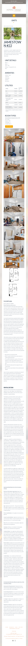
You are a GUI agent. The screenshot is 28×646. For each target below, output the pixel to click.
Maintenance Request (15, 628)
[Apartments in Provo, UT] (14, 9)
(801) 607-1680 (14, 633)
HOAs (16, 627)
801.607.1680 (14, 1)
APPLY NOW (9, 126)
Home (6, 627)
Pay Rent (21, 627)
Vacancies (11, 627)
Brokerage (14, 631)
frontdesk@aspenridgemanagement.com (14, 2)
